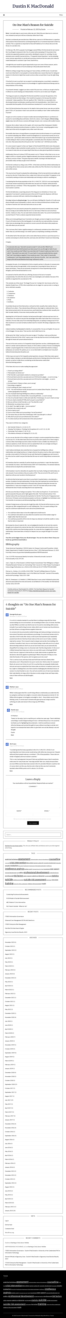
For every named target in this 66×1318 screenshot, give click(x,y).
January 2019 (9, 1068)
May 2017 (8, 1104)
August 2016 (9, 1139)
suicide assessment (18, 880)
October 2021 (9, 1001)
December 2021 (9, 997)
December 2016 (9, 1124)
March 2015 (8, 1202)
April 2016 (8, 1155)
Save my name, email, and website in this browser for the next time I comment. (33, 819)
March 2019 (8, 1060)
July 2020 (8, 1021)
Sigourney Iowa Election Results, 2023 (16, 932)
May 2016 (8, 1151)
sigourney (41, 876)
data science (29, 863)
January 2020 (9, 1041)
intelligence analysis (14, 868)
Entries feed (8, 1224)
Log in (7, 1220)
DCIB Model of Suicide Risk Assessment (17, 898)
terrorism (55, 880)
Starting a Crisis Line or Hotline (20, 1242)
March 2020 (8, 1033)
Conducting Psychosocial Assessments (17, 894)
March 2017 (8, 1112)
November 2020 (9, 1017)
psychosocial (9, 876)
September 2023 (10, 950)
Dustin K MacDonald (33, 6)
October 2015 (9, 1179)
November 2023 (9, 942)
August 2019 (9, 1056)
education (58, 863)
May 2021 (8, 1009)
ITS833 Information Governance (14, 916)
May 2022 (8, 981)
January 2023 (9, 974)
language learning (37, 869)
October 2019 (9, 1049)
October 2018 (9, 1080)
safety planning (27, 876)
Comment (33, 786)
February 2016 (9, 1163)
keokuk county (28, 869)
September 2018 (10, 1084)
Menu (61, 15)
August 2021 (9, 1005)
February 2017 (9, 1116)
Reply (11, 678)
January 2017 (9, 1120)
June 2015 (8, 1191)
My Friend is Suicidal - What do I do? (16, 906)
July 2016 (8, 1143)
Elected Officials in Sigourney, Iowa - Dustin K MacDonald (21, 1256)
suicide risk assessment (35, 879)
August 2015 (9, 1187)
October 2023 (9, 946)
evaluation (14, 866)
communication (34, 859)
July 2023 (8, 958)
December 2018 (9, 1072)
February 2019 (9, 1064)
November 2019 (9, 1045)
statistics (55, 876)
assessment (24, 858)
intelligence (49, 865)
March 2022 (8, 989)
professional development (36, 872)
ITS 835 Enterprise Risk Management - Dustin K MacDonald (22, 1262)
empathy (7, 865)
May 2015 (8, 1195)
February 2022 (9, 993)
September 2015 (10, 1183)
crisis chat (7, 863)
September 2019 (10, 1053)
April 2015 (8, 1199)
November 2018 (9, 1076)
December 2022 (9, 978)
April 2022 (8, 985)
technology (49, 880)
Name (19, 811)
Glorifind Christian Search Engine (14, 928)
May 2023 (8, 962)
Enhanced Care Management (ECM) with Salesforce (19, 920)
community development (43, 859)
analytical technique (11, 859)
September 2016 (10, 1135)
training (9, 883)
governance (32, 865)
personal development (10, 872)
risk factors (18, 875)
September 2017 (10, 1092)
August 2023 (9, 954)
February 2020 (9, 1037)
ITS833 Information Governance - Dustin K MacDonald (21, 1250)
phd (17, 872)
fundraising (26, 865)
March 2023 (8, 966)
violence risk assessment (34, 883)
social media (48, 876)
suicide (9, 879)
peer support (54, 869)
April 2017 (8, 1108)
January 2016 (9, 1167)
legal (42, 869)
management (46, 869)
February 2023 (9, 970)
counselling (54, 859)
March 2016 (8, 1159)
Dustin (43, 29)
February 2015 (9, 1206)
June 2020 (8, 1025)
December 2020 (9, 1013)
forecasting (20, 865)
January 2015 (9, 1210)
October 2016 (9, 1131)
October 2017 (9, 1088)
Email (46, 811)
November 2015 (9, 1175)
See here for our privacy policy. (14, 845)
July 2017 (8, 1100)
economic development (50, 863)
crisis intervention (18, 862)
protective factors (54, 872)
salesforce (35, 876)
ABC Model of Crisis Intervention (15, 902)
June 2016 (8, 1147)
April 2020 (8, 1029)
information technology (40, 865)
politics (21, 873)
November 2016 (9, 1127)
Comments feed (9, 1228)
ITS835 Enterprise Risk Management (15, 924)
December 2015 (9, 1171)
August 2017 (9, 1096)
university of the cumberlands (21, 883)
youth (44, 884)
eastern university (39, 863)
